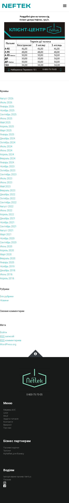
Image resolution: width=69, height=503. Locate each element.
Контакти (8, 422)
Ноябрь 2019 (7, 266)
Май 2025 (5, 122)
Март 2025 (6, 130)
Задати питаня (10, 419)
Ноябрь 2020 (7, 238)
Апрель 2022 (7, 214)
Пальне (7, 479)
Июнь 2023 (6, 182)
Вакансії (7, 425)
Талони (7, 450)
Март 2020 (6, 254)
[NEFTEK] (16, 5)
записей (7, 336)
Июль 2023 (6, 178)
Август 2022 (6, 206)
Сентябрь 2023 (8, 174)
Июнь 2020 (6, 246)
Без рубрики (6, 296)
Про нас (7, 428)
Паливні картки (11, 447)
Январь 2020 (7, 262)
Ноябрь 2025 (7, 110)
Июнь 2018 (6, 274)
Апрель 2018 (7, 278)
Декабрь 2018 (7, 270)
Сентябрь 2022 (8, 202)
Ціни (5, 413)
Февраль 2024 (7, 158)
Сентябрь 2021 (8, 226)
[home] (34, 379)
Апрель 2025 (7, 126)
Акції (5, 416)
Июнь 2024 (6, 150)
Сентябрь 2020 (8, 242)
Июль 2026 (6, 102)
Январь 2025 (7, 134)
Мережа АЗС (9, 410)
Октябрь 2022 (7, 198)
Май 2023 (5, 186)
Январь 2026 (7, 106)
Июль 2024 (6, 146)
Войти (3, 332)
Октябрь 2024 (7, 142)
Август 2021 (6, 230)
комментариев (10, 340)
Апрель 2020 (7, 250)
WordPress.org (8, 344)
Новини (4, 300)
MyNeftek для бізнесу (13, 453)
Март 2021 (6, 234)
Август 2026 (6, 98)
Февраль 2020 (7, 258)
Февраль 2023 (7, 190)
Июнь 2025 (6, 118)
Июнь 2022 (6, 210)
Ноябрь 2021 (7, 222)
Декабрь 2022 (7, 194)
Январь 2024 (7, 162)
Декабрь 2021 (7, 218)
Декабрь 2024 (7, 138)
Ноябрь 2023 (7, 166)
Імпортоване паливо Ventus (17, 476)
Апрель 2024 (7, 154)
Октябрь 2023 (7, 170)
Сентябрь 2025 (8, 114)
